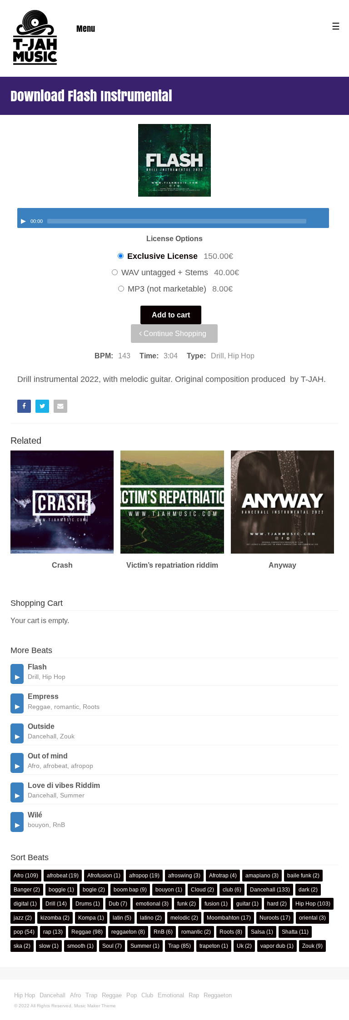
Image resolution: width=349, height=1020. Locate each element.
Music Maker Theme (95, 1005)
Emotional (171, 995)
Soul (108, 946)
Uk (240, 946)
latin (118, 918)
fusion (211, 904)
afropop (138, 875)
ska (18, 946)
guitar (243, 904)
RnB (159, 932)
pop (18, 932)
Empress (43, 696)
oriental (308, 918)
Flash (37, 667)
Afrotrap (219, 875)
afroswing (180, 875)
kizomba (50, 918)
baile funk (299, 875)
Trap (173, 946)
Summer (140, 946)
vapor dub (272, 946)
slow (44, 946)
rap (47, 932)
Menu (85, 29)
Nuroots (269, 918)
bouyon (164, 889)
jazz (19, 918)
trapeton (209, 946)
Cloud (198, 889)
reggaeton (124, 932)
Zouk (308, 946)
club (228, 889)
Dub (114, 904)
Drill (50, 904)
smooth (76, 946)
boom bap (126, 889)
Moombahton (223, 918)
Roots (226, 932)
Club (147, 995)
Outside (41, 726)
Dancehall (262, 889)
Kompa (87, 918)
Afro (19, 875)
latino (147, 918)
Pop (131, 995)
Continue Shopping (174, 333)
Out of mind (48, 756)
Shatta (290, 932)
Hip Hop (305, 904)
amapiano (257, 875)
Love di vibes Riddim (64, 785)
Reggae (81, 932)
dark (304, 889)
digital (21, 904)
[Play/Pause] (23, 221)
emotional (148, 904)
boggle (57, 889)
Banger (23, 889)
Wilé (35, 815)
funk (182, 904)
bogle (90, 889)
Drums (83, 904)
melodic (180, 918)
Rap (194, 995)
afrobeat (57, 875)
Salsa (258, 932)
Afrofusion (99, 875)
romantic (192, 932)
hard (273, 904)
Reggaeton (218, 995)
